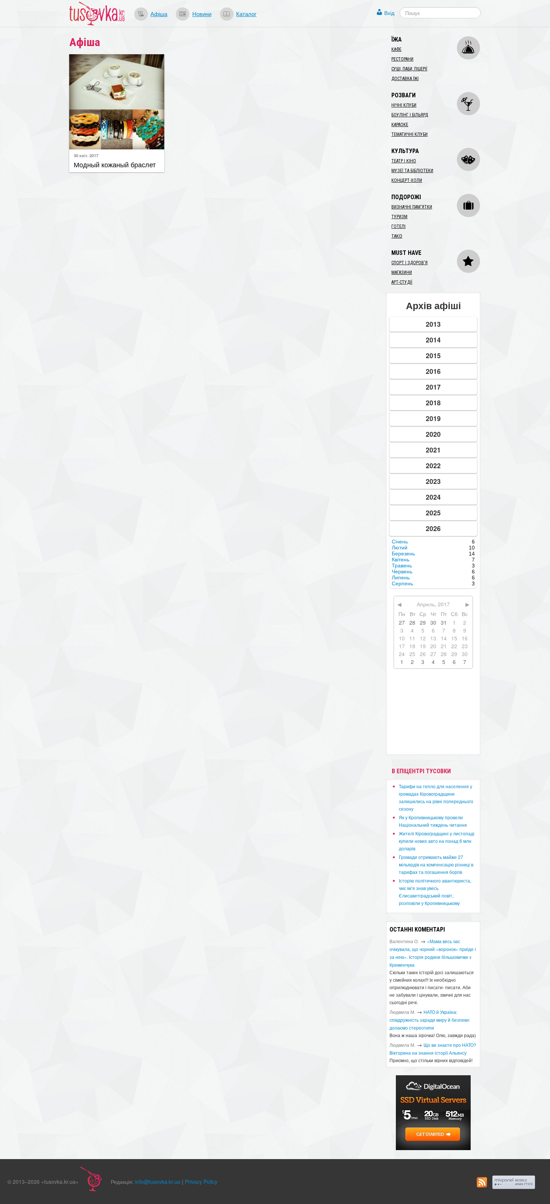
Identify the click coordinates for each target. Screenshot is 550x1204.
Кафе (396, 49)
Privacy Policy (201, 1181)
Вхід (389, 12)
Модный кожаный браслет (115, 164)
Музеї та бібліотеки (412, 170)
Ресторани (402, 59)
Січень (400, 542)
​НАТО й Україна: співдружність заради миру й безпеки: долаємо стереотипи (429, 1020)
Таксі (396, 236)
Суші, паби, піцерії (409, 68)
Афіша (158, 13)
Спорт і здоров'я (409, 262)
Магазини (401, 272)
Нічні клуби (403, 105)
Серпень (402, 583)
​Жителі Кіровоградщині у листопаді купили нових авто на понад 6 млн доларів (436, 840)
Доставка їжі (405, 78)
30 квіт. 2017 (86, 155)
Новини (201, 13)
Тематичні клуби (409, 134)
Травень (402, 566)
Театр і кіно (403, 161)
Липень (401, 577)
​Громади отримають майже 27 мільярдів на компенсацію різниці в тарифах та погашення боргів (436, 864)
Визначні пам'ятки (411, 207)
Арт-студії (401, 282)
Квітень (400, 560)
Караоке (399, 124)
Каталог (246, 13)
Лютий (399, 548)
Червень (402, 571)
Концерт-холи (406, 180)
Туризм (399, 216)
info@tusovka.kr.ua (157, 1181)
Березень (403, 554)
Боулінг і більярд (409, 115)
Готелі (398, 226)
